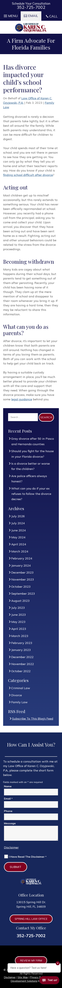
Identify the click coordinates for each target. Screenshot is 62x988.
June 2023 (18, 615)
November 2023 (22, 579)
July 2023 (18, 608)
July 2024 (18, 523)
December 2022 (22, 657)
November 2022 (22, 664)
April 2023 (18, 629)
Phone (8, 811)
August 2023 (20, 601)
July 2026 (18, 516)
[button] (10, 15)
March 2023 (19, 636)
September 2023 (23, 593)
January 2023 (21, 650)
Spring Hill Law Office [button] (31, 918)
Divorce (16, 695)
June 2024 (18, 530)
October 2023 (21, 586)
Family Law (19, 702)
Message (10, 823)
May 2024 (18, 537)
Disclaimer (11, 847)
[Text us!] (49, 981)
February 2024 (21, 558)
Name (8, 786)
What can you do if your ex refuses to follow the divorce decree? (31, 494)
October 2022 (21, 671)
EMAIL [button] (33, 16)
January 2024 (21, 565)
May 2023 (18, 622)
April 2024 (18, 544)
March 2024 (19, 551)
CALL (53, 16)
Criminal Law (20, 688)
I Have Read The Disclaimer (27, 856)
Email (8, 798)
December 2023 (22, 572)
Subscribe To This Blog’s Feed (32, 718)
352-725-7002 (31, 7)
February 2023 (21, 643)
